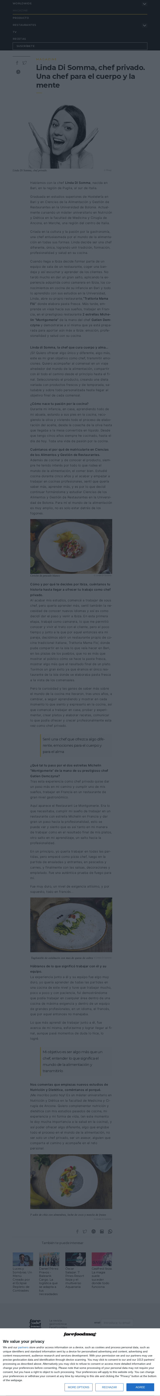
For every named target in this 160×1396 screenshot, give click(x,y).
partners (23, 1347)
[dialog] (80, 1362)
